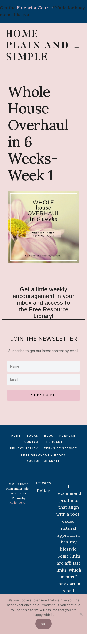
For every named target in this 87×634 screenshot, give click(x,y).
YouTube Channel (43, 460)
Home (16, 435)
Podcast (54, 441)
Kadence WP (18, 502)
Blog (49, 435)
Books (32, 435)
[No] (81, 614)
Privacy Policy (24, 448)
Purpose (67, 435)
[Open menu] (76, 46)
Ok (43, 623)
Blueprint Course (35, 7)
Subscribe (43, 395)
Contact (32, 441)
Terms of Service (60, 448)
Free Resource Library (43, 454)
